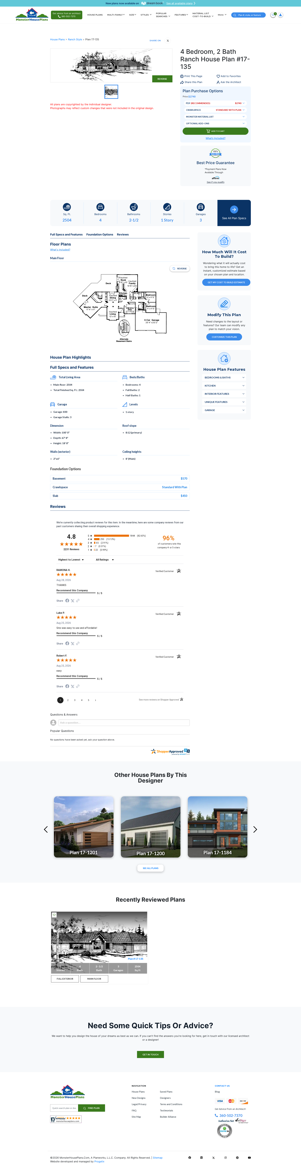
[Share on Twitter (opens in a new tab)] (72, 600)
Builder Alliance (168, 1116)
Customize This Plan (224, 336)
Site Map (136, 1116)
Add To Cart (218, 131)
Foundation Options (99, 234)
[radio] (120, 536)
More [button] (221, 14)
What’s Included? (215, 138)
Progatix (99, 1161)
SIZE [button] (131, 14)
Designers (165, 1097)
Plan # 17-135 (135, 958)
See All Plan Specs (234, 218)
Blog (217, 1091)
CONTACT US (222, 1086)
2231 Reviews (74, 549)
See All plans (150, 868)
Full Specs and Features (66, 234)
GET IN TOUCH (150, 1054)
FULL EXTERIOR (65, 978)
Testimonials (166, 1110)
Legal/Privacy (139, 1104)
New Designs (138, 1097)
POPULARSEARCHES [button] (162, 15)
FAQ (134, 1110)
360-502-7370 (230, 1115)
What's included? (60, 249)
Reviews (123, 234)
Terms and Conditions (171, 1104)
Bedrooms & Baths (218, 377)
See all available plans (179, 3)
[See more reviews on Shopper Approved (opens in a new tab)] (77, 600)
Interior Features (217, 393)
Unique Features (216, 401)
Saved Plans (166, 1091)
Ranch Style (75, 39)
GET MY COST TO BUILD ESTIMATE (226, 282)
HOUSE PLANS (95, 14)
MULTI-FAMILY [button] (115, 14)
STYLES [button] (145, 14)
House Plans (58, 39)
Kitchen (210, 385)
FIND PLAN (93, 1108)
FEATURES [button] (180, 14)
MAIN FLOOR (94, 978)
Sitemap (158, 1157)
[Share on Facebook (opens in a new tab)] (67, 600)
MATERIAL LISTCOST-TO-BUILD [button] (202, 15)
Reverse (162, 79)
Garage (210, 409)
